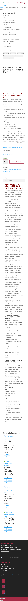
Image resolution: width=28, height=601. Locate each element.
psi (9, 55)
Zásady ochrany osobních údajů (9, 547)
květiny (22, 53)
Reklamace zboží (5, 551)
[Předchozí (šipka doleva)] (0, 600)
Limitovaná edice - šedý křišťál (15, 169)
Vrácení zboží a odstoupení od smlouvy (11, 549)
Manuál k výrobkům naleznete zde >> (12, 147)
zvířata (4, 58)
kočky (18, 53)
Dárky (4, 17)
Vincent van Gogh (18, 55)
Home (1, 5)
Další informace (9, 180)
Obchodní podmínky (6, 545)
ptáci (12, 55)
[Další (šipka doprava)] (2, 600)
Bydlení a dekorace (8, 25)
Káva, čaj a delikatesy (8, 20)
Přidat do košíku (16, 162)
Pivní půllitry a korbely (8, 41)
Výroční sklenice (7, 46)
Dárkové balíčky (7, 27)
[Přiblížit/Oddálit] (0, 598)
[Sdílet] (3, 598)
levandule (5, 55)
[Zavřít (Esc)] (4, 598)
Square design (9, 574)
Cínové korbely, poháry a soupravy (11, 29)
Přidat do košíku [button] (8, 455)
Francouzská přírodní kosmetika (11, 39)
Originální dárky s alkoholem (10, 34)
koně (15, 53)
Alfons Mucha (6, 53)
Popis (6, 178)
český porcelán (11, 58)
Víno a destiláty (7, 44)
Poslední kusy (6, 32)
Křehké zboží (6, 15)
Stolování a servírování (9, 22)
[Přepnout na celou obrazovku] (2, 598)
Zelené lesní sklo (8, 5)
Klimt (11, 53)
